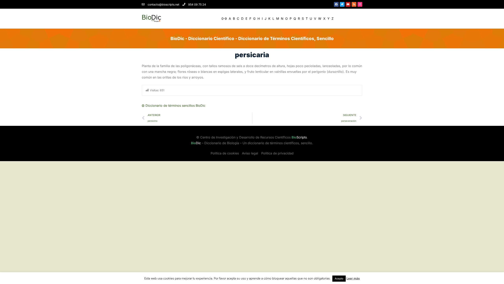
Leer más (353, 278)
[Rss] (354, 4)
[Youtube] (348, 4)
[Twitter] (342, 4)
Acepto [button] (339, 278)
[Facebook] (336, 4)
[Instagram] (360, 4)
